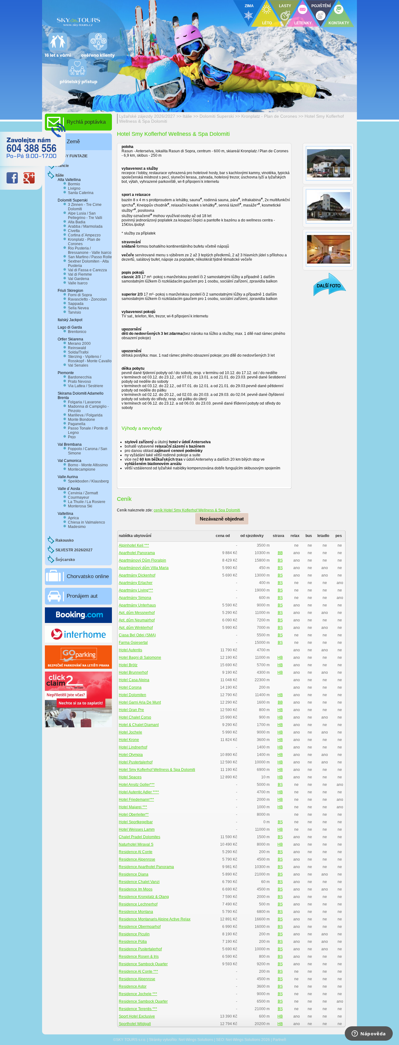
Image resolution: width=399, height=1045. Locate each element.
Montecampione (81, 469)
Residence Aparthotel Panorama (146, 867)
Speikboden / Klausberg (88, 481)
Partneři (279, 1040)
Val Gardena (78, 279)
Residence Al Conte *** (138, 971)
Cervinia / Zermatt (83, 493)
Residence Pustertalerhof (140, 949)
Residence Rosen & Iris (139, 956)
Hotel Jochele (130, 732)
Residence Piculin (134, 934)
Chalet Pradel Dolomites (139, 837)
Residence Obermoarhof (140, 926)
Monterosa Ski (80, 506)
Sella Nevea (78, 308)
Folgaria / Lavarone (84, 402)
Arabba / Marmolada (85, 226)
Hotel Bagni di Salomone (140, 657)
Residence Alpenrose (137, 859)
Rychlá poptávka (86, 122)
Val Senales (78, 365)
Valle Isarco (78, 283)
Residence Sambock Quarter (143, 964)
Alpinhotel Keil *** (134, 545)
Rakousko (64, 540)
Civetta (74, 231)
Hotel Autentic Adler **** (139, 792)
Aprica (73, 518)
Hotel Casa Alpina (134, 680)
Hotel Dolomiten (132, 695)
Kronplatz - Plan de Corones (269, 116)
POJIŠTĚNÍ (321, 6)
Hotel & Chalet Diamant (139, 725)
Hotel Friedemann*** (136, 799)
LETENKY (303, 23)
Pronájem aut (82, 596)
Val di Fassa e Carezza (87, 270)
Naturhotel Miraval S (136, 844)
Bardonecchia (80, 377)
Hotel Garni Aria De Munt (140, 702)
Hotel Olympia (131, 755)
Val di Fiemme (80, 274)
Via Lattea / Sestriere (85, 386)
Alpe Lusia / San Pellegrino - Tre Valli (85, 215)
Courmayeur (78, 497)
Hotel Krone (129, 740)
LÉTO (267, 23)
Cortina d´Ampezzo (84, 235)
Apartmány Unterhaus (137, 605)
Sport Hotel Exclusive (137, 1016)
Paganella (76, 424)
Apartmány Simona (135, 598)
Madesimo (77, 527)
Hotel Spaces (130, 777)
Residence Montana (136, 912)
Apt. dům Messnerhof (137, 612)
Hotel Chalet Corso (135, 717)
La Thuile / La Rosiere (86, 502)
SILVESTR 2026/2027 (74, 550)
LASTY (285, 6)
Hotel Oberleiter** (134, 814)
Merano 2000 (79, 343)
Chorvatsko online (88, 576)
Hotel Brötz (128, 665)
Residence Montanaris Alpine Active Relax (154, 919)
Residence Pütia (133, 941)
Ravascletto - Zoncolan (87, 299)
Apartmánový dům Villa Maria (144, 568)
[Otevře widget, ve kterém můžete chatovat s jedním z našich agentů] (369, 1034)
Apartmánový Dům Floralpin (142, 560)
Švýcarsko (65, 560)
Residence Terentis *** (138, 1009)
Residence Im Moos (135, 889)
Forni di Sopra (80, 295)
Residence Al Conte (135, 852)
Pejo (72, 437)
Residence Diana (133, 874)
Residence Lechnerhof (138, 904)
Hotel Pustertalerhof (135, 762)
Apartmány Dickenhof (137, 575)
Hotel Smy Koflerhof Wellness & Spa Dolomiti (157, 769)
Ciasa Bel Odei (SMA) (137, 635)
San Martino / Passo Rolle (90, 257)
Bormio (74, 184)
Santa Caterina (81, 193)
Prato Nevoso (79, 381)
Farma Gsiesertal (133, 642)
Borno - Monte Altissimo (88, 465)
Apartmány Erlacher (135, 583)
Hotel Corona (130, 687)
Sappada (76, 304)
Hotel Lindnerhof (133, 747)
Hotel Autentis (130, 650)
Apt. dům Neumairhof (137, 620)
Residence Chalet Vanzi (139, 882)
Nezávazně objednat (222, 518)
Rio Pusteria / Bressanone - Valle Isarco (89, 250)
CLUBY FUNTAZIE (71, 156)
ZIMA (249, 6)
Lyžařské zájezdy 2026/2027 (147, 116)
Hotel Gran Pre (131, 710)
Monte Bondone (81, 419)
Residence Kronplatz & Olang (144, 897)
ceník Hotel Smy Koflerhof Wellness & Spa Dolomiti (197, 510)
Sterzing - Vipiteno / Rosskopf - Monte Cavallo (90, 358)
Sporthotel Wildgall (135, 1024)
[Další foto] (326, 284)
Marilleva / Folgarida (85, 415)
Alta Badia (76, 222)
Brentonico (77, 332)
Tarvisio (74, 312)
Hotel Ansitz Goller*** (137, 784)
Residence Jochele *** (138, 994)
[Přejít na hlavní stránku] (118, 20)
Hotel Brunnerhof (133, 672)
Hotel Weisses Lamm (137, 829)
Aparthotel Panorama (137, 553)
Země (73, 142)
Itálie (187, 116)
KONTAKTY (339, 23)
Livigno (74, 188)
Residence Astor (133, 986)
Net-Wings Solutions (196, 1040)
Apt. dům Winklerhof (136, 627)
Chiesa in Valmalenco (86, 522)
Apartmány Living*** (136, 590)
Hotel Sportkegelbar (136, 822)
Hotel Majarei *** (133, 807)
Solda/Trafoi (78, 352)
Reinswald (77, 348)
